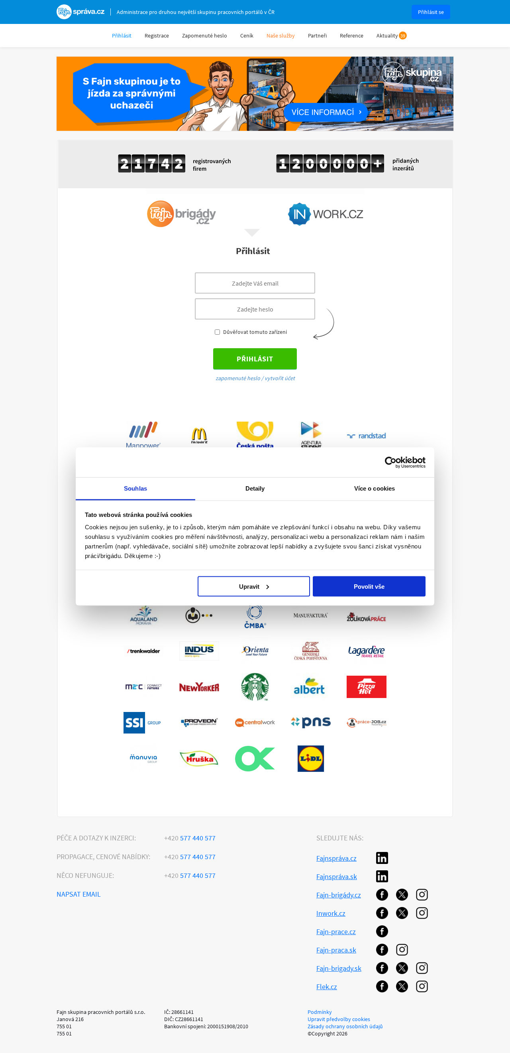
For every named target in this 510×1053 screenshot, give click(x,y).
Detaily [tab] (255, 488)
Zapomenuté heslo (204, 35)
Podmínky (320, 1012)
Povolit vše (369, 586)
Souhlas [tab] (135, 488)
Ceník (246, 35)
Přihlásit (121, 35)
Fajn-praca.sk (336, 949)
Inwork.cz (330, 913)
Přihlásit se (431, 12)
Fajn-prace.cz (336, 931)
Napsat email (79, 894)
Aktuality (387, 35)
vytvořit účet (280, 378)
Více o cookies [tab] (374, 488)
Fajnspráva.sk (336, 876)
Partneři (317, 35)
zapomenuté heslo (238, 378)
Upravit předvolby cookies (339, 1019)
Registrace (157, 35)
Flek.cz (326, 986)
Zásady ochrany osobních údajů (345, 1026)
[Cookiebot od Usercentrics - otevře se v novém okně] (391, 462)
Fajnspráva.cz (336, 858)
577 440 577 (190, 837)
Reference (351, 35)
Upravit (249, 586)
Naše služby (281, 35)
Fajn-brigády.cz (338, 894)
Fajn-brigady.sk (338, 968)
